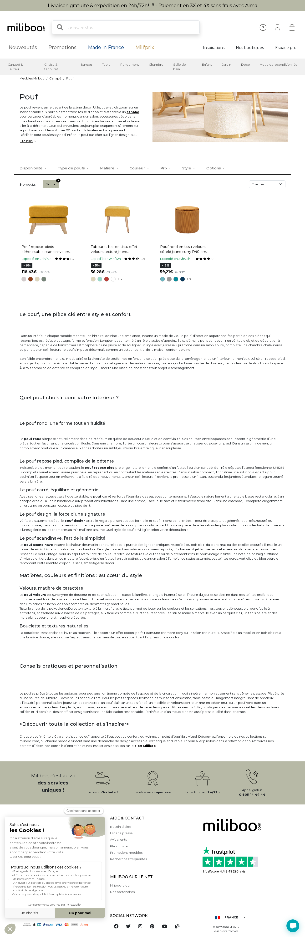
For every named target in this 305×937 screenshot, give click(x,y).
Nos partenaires (122, 892)
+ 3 (119, 279)
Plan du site (119, 846)
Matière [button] (107, 168)
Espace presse (121, 833)
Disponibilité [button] (31, 168)
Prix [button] (164, 168)
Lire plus (26, 141)
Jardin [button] (226, 64)
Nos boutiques (250, 47)
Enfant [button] (207, 64)
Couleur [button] (138, 168)
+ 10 (51, 279)
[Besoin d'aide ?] (292, 925)
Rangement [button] (129, 64)
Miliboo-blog (120, 885)
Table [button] (106, 64)
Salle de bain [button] (179, 67)
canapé (133, 112)
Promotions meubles (126, 852)
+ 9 (189, 279)
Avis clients (118, 839)
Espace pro (285, 47)
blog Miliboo (145, 746)
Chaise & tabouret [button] (51, 67)
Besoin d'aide (120, 827)
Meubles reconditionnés (278, 64)
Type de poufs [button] (72, 168)
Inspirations (213, 47)
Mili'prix (144, 47)
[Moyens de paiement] (62, 924)
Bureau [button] (86, 64)
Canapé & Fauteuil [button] (15, 67)
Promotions (62, 47)
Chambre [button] (156, 64)
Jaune (51, 184)
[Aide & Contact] (263, 27)
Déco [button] (245, 64)
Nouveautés (23, 47)
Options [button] (214, 168)
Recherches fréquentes (128, 859)
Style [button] (187, 168)
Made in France (106, 47)
